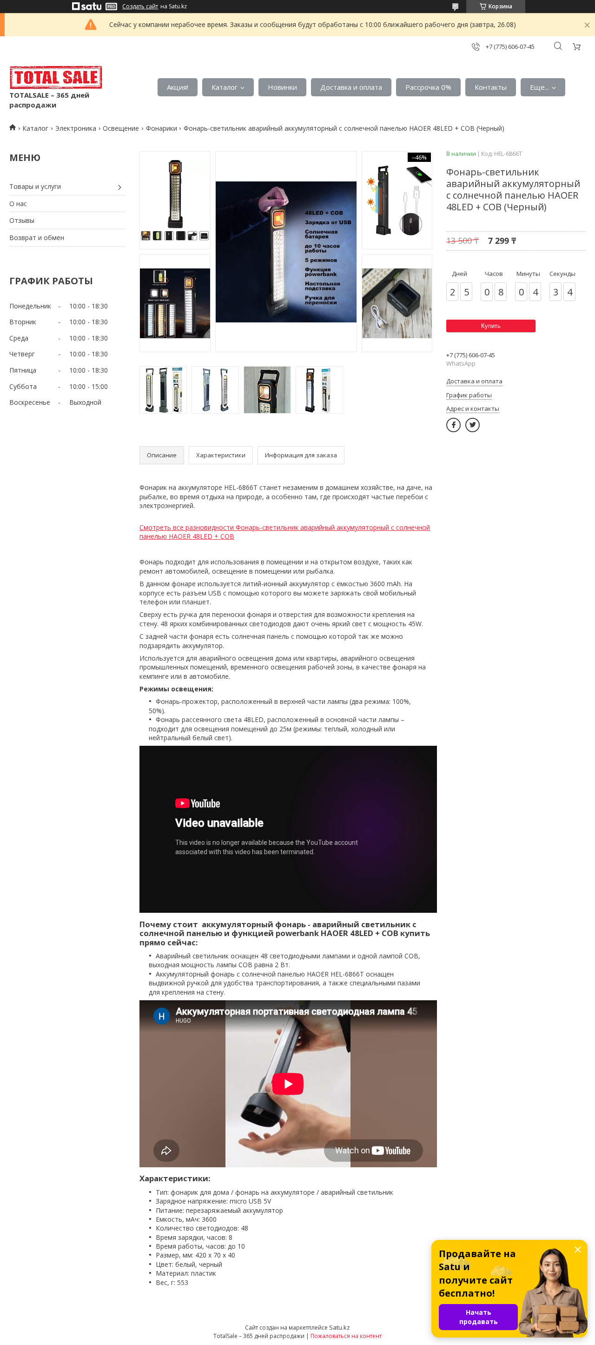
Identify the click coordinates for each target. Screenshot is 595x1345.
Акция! (177, 87)
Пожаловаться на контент (346, 1336)
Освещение (121, 128)
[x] (472, 425)
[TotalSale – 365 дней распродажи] (55, 77)
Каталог (225, 87)
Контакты (491, 87)
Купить (491, 325)
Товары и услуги (35, 186)
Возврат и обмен (36, 237)
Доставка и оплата (351, 87)
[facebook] (453, 425)
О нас (18, 203)
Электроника (75, 128)
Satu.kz (339, 1327)
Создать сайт (140, 6)
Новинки (282, 87)
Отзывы (21, 220)
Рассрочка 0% (428, 87)
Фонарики (161, 128)
